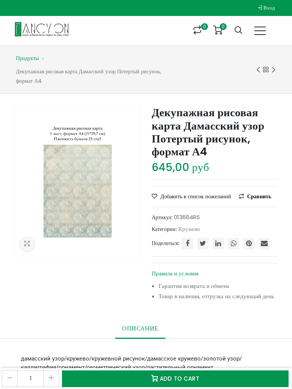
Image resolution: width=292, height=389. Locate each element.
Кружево (189, 229)
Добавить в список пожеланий (196, 196)
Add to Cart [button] (178, 379)
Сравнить (258, 196)
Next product (273, 70)
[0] (197, 30)
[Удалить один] (9, 378)
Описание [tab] (140, 328)
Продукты (27, 58)
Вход (268, 7)
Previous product (258, 70)
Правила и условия (175, 273)
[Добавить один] (51, 378)
